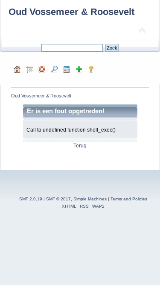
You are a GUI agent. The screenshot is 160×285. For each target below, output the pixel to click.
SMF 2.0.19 (30, 199)
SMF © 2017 (58, 199)
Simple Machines (90, 199)
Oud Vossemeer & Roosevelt (71, 11)
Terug (80, 146)
